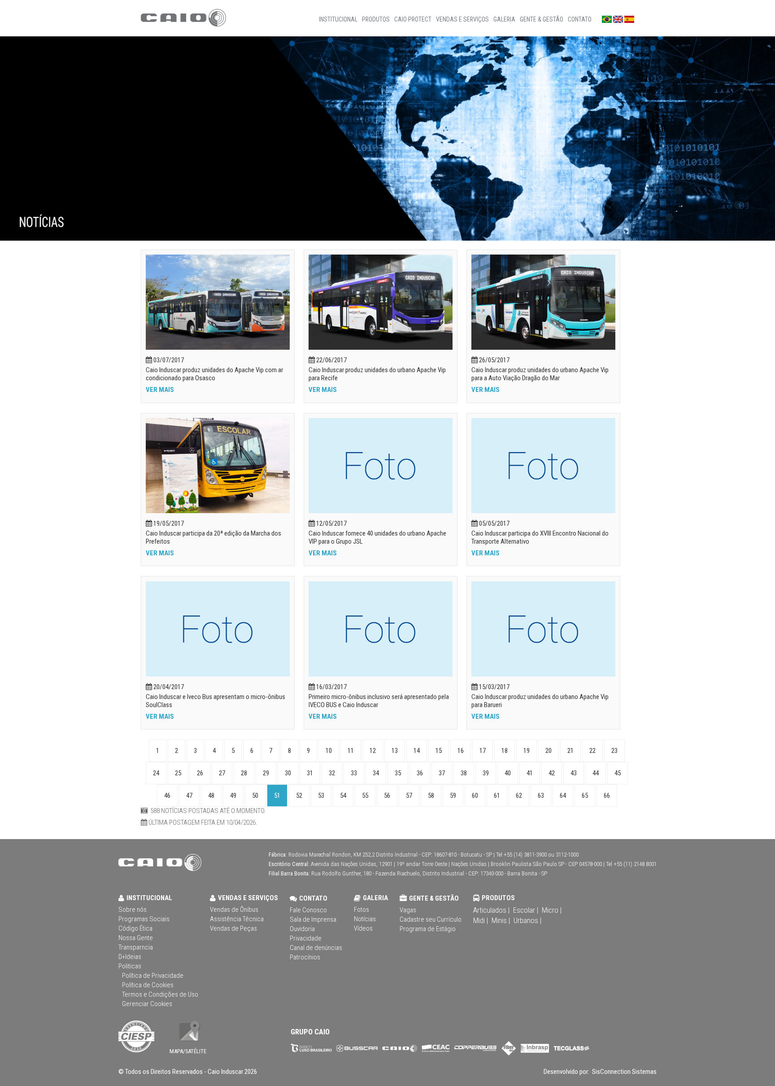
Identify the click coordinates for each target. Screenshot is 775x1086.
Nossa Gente (135, 938)
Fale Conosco (308, 910)
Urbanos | (527, 920)
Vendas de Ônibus (234, 910)
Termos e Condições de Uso (160, 994)
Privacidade (306, 938)
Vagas (408, 910)
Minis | (501, 920)
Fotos (361, 910)
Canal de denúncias (316, 948)
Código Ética (135, 928)
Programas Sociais (144, 919)
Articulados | (491, 910)
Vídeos (363, 928)
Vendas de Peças (233, 928)
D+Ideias (129, 957)
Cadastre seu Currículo (431, 919)
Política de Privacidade (152, 976)
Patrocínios (305, 957)
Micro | (552, 910)
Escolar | (525, 910)
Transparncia (135, 947)
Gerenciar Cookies (147, 1004)
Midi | (480, 920)
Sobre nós (132, 910)
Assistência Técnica (237, 919)
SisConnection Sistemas (624, 1072)
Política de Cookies (148, 985)
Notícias (365, 919)
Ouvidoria (302, 929)
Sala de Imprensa (313, 919)
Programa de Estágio (428, 929)
